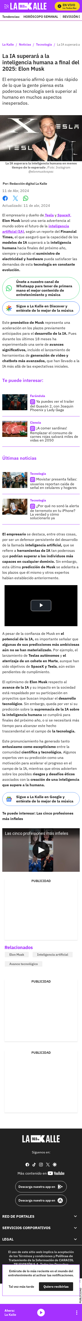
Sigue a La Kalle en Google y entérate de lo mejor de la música (44, 798)
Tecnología (44, 45)
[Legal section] (75, 1239)
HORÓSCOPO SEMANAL (40, 16)
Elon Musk (16, 954)
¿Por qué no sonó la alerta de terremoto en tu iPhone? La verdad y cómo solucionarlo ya (54, 511)
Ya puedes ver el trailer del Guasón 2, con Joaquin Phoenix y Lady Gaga (52, 405)
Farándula (37, 396)
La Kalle (8, 45)
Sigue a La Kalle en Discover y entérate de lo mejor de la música (44, 308)
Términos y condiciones (35, 1256)
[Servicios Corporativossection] (75, 1228)
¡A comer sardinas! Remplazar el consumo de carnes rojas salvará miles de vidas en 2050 (54, 434)
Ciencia (35, 422)
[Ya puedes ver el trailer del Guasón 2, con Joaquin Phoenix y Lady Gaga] (14, 402)
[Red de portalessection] (75, 1216)
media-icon (41, 1312)
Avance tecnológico (23, 964)
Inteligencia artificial (52, 954)
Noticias (25, 45)
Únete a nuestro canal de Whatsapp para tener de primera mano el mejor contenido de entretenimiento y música (44, 288)
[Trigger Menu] (6, 6)
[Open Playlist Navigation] (76, 1312)
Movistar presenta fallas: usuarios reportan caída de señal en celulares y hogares (53, 483)
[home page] (41, 1139)
